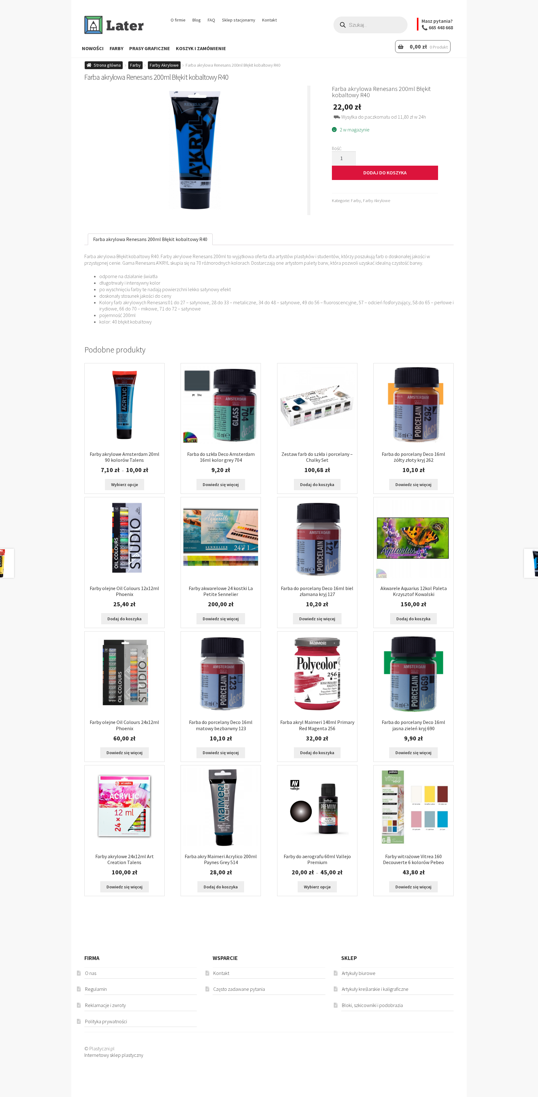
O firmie (178, 20)
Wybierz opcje (124, 484)
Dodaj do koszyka (385, 172)
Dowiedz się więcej (221, 484)
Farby (116, 48)
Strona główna (107, 65)
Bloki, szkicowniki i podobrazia (372, 1005)
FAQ (211, 20)
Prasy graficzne (149, 48)
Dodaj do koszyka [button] (317, 484)
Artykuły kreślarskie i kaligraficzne (375, 989)
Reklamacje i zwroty (105, 1005)
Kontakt (269, 20)
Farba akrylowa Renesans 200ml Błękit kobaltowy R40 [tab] (150, 239)
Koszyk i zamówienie (201, 48)
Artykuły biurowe (358, 973)
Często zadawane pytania (239, 989)
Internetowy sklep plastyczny (113, 1055)
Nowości (93, 48)
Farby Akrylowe (164, 65)
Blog (196, 20)
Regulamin (96, 989)
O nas (90, 973)
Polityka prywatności (106, 1021)
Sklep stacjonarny (238, 20)
